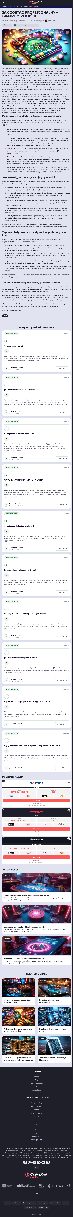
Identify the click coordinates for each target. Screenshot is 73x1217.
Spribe (36, 1110)
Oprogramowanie (36, 1083)
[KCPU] (41, 1186)
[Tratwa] (55, 1186)
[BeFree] (69, 1186)
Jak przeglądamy (36, 1140)
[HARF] (25, 1186)
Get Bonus (36, 800)
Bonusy (36, 1076)
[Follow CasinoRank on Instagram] (30, 1162)
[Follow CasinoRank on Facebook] (25, 1162)
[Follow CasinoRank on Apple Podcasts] (48, 1162)
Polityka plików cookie (36, 1214)
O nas (36, 1129)
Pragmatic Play (36, 1103)
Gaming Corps (36, 1113)
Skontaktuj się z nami (36, 1133)
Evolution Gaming (36, 1106)
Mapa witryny (36, 1090)
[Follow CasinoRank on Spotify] (43, 1162)
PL (35, 1167)
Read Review (37, 803)
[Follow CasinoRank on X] (34, 1162)
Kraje (36, 1087)
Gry (36, 1080)
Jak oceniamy (36, 1136)
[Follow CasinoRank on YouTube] (39, 1162)
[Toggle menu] (3, 2)
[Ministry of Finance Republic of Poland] (7, 1186)
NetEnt (36, 1117)
